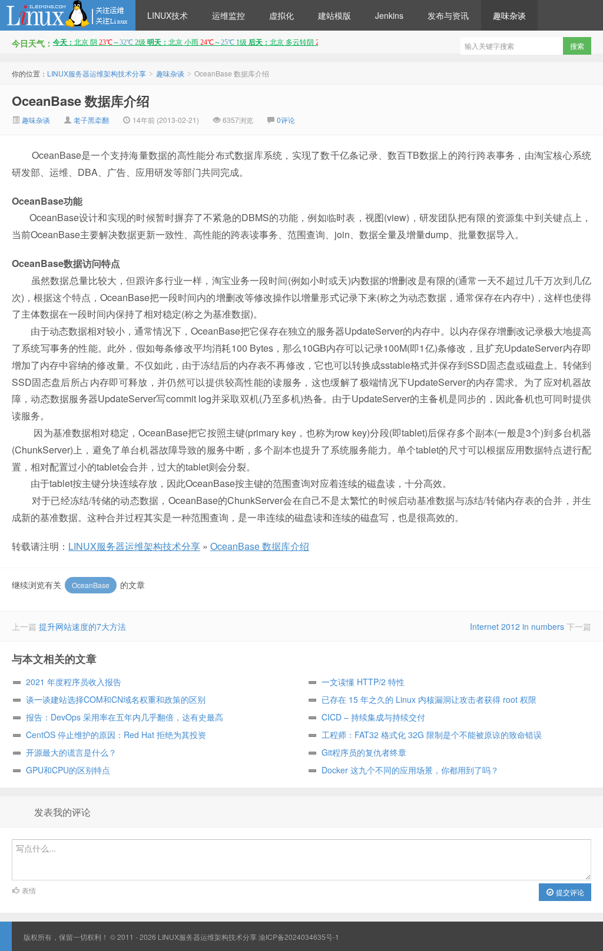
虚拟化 (281, 15)
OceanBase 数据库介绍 (81, 100)
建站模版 (334, 15)
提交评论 (569, 892)
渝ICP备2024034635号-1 (299, 937)
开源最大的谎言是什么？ (71, 752)
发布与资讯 (448, 15)
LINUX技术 (167, 15)
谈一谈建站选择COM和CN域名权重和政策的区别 (116, 699)
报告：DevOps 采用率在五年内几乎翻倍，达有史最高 (124, 717)
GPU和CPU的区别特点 (68, 770)
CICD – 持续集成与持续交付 (373, 717)
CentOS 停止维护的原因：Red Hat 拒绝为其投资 (116, 734)
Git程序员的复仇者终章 (364, 752)
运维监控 (228, 15)
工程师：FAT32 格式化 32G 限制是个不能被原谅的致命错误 (432, 734)
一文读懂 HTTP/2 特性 (363, 682)
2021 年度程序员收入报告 (73, 682)
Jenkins (389, 15)
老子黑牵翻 (91, 120)
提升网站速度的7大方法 (82, 626)
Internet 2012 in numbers (517, 626)
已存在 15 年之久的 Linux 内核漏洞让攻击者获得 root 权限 (429, 699)
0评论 (286, 120)
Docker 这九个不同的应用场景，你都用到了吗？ (410, 770)
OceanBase (91, 585)
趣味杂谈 (509, 15)
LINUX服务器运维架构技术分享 (67, 15)
